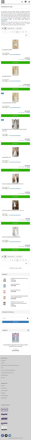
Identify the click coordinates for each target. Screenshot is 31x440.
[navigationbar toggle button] (29, 2)
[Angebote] (28, 330)
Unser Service (4, 388)
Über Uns (3, 377)
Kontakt (2, 362)
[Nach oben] (27, 437)
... (7, 31)
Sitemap (2, 385)
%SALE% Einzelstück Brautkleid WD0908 (11, 237)
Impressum (3, 360)
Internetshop (11, 438)
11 (20, 31)
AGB (2, 367)
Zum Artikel (15, 62)
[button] (2, 28)
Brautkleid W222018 (6, 76)
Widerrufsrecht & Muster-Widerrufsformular (10, 365)
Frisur (14, 12)
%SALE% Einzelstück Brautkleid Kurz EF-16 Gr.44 (13, 210)
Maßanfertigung (4, 395)
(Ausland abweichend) (16, 54)
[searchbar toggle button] (22, 2)
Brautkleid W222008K (7, 49)
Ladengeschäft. (4, 20)
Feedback (3, 393)
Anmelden (15, 321)
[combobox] (11, 28)
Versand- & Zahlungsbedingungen (8, 370)
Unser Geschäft (4, 390)
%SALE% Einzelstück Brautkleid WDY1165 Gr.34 (12, 183)
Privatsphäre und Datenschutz (7, 372)
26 (26, 35)
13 (25, 31)
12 (23, 31)
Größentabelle (4, 397)
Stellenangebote (4, 375)
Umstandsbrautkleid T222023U (9, 102)
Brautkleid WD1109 (6, 157)
